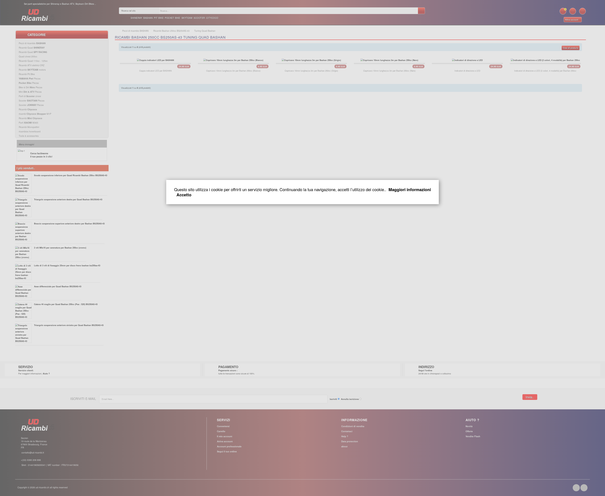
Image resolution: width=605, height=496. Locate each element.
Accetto (183, 194)
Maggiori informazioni (410, 189)
